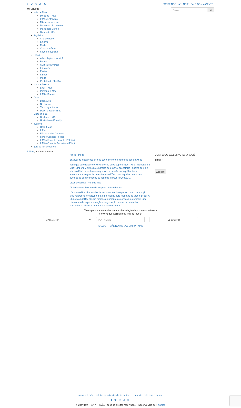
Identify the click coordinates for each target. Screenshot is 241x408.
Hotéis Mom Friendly (51, 120)
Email (158, 159)
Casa (36, 97)
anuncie (138, 395)
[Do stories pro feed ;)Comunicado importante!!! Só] (16, 245)
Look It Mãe (46, 87)
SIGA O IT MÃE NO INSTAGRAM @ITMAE (120, 225)
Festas (43, 71)
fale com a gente (153, 395)
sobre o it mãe (86, 395)
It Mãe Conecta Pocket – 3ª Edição (58, 143)
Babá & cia (45, 100)
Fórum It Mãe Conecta (52, 133)
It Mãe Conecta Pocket (52, 136)
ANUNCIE (183, 4)
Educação (45, 68)
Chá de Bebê (47, 38)
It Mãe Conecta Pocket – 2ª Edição (58, 140)
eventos (38, 123)
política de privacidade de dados (112, 395)
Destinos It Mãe (48, 117)
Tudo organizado (49, 107)
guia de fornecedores (45, 146)
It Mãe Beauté (47, 94)
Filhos (37, 54)
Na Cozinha (46, 104)
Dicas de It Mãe (48, 15)
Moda (43, 45)
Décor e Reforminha (50, 110)
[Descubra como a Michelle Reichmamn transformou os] (135, 275)
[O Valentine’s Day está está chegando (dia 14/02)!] (225, 293)
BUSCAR (175, 219)
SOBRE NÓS (169, 4)
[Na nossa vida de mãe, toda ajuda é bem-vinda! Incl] (76, 270)
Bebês (43, 61)
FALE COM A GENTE (202, 4)
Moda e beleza (41, 84)
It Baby (43, 74)
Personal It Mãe (48, 90)
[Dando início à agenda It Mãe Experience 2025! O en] (195, 309)
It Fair (43, 130)
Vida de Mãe (40, 12)
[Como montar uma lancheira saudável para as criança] (46, 296)
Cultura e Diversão (50, 64)
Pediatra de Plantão (50, 81)
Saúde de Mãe (47, 32)
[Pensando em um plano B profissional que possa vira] (165, 289)
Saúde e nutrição (49, 51)
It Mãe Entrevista (49, 18)
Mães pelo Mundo (49, 28)
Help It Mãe (46, 126)
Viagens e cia (41, 113)
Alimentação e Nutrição (52, 58)
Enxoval (44, 41)
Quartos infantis (48, 48)
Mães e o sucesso (49, 22)
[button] (33, 9)
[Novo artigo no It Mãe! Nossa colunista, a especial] (106, 306)
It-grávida (38, 35)
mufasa (161, 404)
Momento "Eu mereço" (52, 25)
